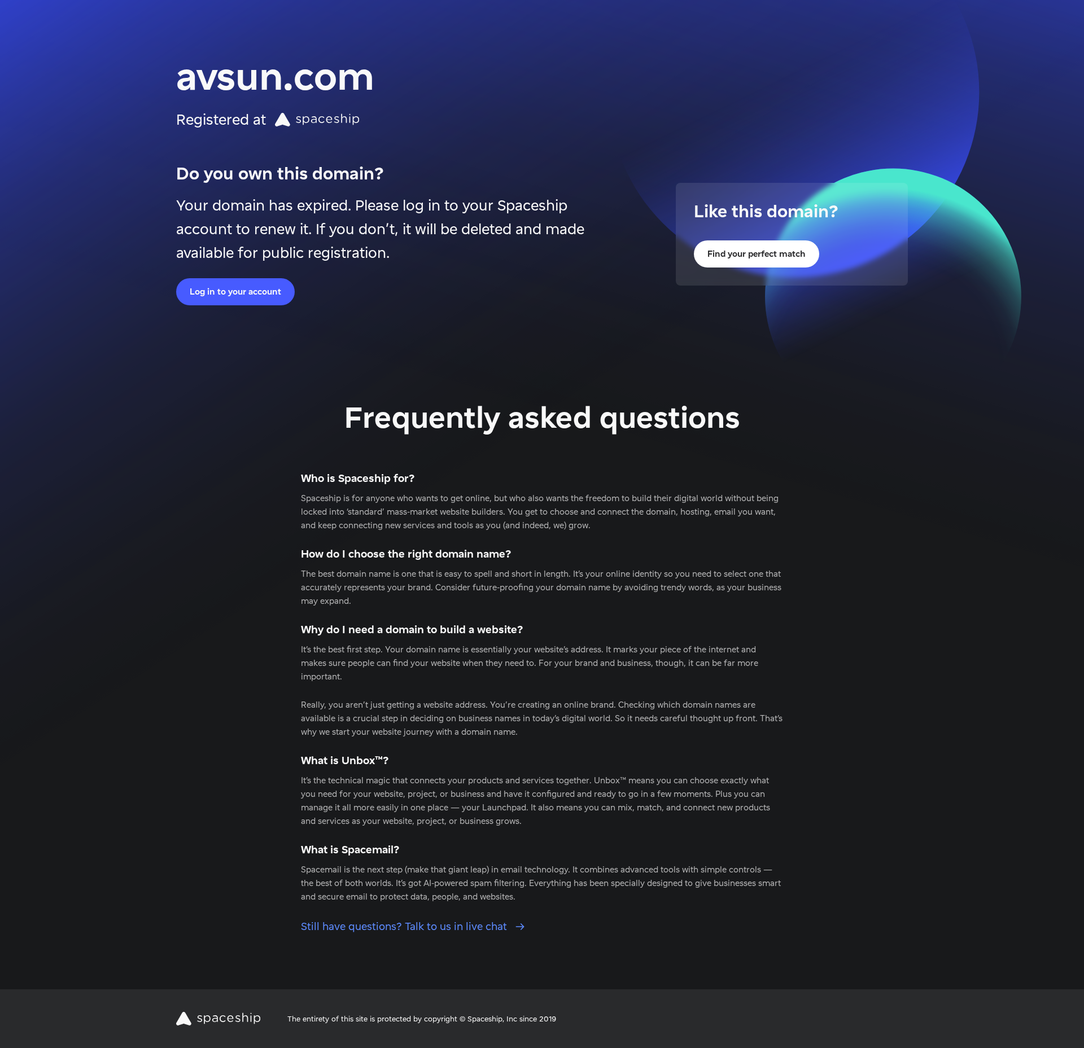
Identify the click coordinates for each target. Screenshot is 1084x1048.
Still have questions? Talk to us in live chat (405, 926)
